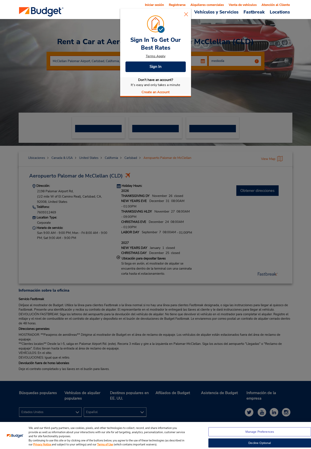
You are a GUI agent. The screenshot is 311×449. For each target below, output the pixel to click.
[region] (155, 435)
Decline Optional (259, 443)
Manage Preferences (259, 431)
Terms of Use (105, 444)
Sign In (155, 66)
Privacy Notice (42, 444)
